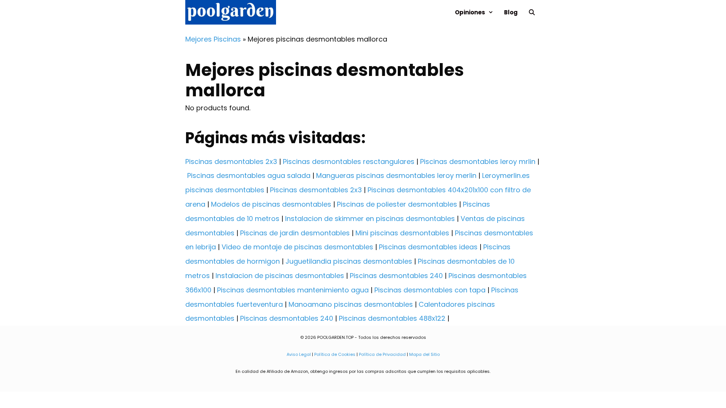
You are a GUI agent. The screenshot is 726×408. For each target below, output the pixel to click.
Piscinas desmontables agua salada (248, 175)
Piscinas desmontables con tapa (430, 290)
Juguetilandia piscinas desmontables (348, 261)
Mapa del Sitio (424, 354)
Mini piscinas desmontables (402, 233)
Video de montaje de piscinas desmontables (297, 247)
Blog (511, 12)
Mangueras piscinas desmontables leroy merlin (396, 175)
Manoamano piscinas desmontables (351, 304)
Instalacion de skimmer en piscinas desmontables (370, 218)
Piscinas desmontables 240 (396, 275)
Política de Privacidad (382, 354)
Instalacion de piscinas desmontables (280, 275)
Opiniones (470, 12)
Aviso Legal (299, 354)
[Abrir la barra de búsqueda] (532, 12)
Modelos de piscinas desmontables (271, 204)
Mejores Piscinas (213, 39)
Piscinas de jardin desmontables (295, 233)
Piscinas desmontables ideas (428, 247)
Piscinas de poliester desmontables (397, 204)
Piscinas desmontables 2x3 (231, 161)
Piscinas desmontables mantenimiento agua (293, 290)
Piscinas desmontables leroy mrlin (477, 161)
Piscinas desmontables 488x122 (392, 318)
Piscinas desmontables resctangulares (348, 161)
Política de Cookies (334, 354)
